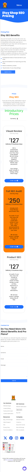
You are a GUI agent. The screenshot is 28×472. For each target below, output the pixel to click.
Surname (3, 352)
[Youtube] (22, 438)
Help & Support (6, 422)
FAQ (4, 424)
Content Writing (7, 408)
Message (3, 365)
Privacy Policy (6, 427)
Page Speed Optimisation (19, 409)
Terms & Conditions (8, 430)
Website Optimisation (21, 406)
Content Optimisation (8, 413)
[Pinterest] (10, 438)
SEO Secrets (22, 458)
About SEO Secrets (20, 424)
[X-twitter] (5, 438)
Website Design (7, 405)
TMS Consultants (20, 430)
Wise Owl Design (20, 427)
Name (2, 346)
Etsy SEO (18, 412)
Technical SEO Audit (8, 411)
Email (2, 359)
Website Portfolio (20, 419)
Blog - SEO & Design (8, 419)
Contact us (18, 422)
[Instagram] (16, 438)
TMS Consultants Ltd (10, 458)
